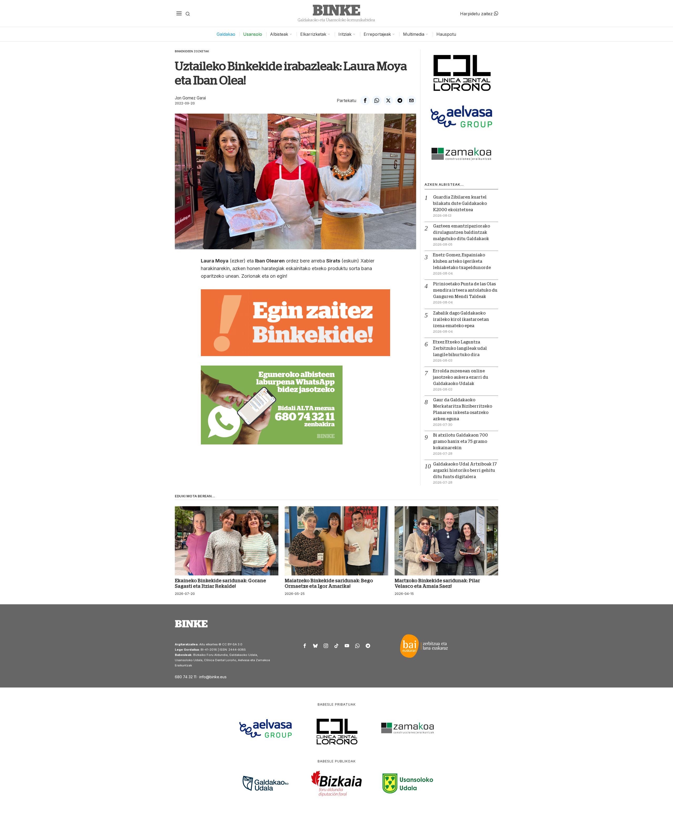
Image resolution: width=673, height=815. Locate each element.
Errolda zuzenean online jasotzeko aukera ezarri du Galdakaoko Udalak (460, 377)
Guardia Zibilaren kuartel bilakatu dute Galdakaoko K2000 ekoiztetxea (460, 203)
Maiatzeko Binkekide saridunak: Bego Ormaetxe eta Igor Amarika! (329, 583)
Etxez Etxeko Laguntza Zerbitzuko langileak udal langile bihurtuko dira (460, 348)
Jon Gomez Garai (190, 97)
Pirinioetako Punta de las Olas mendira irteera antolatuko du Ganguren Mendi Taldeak (465, 290)
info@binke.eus (213, 677)
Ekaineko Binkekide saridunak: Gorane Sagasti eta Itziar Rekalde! (220, 583)
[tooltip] (365, 100)
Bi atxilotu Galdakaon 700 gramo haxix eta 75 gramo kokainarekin (460, 441)
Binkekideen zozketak (192, 51)
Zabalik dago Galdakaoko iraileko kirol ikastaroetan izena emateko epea (461, 319)
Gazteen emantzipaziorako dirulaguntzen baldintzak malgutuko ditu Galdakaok (461, 232)
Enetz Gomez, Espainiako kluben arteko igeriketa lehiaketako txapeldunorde (462, 261)
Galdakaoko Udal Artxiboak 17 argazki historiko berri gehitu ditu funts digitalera (465, 470)
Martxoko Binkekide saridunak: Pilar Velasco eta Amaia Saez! (437, 583)
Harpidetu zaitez (477, 13)
